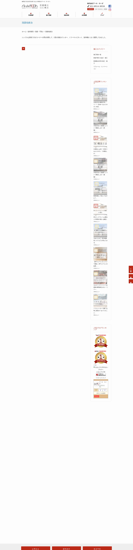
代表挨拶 (30, 15)
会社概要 (84, 15)
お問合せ (131, 269)
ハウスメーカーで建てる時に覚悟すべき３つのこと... (100, 311)
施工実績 (48, 15)
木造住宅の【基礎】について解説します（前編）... (100, 128)
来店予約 (131, 281)
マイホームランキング (101, 377)
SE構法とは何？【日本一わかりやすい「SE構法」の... (101, 151)
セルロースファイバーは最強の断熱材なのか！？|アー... (101, 287)
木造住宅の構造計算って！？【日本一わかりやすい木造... (100, 104)
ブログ (102, 15)
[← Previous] (23, 48)
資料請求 (131, 276)
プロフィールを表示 (100, 393)
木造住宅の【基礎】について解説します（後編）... (100, 175)
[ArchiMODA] (35, 8)
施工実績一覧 (97, 54)
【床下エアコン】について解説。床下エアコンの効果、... (100, 264)
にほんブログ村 (100, 372)
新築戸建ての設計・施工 (100, 58)
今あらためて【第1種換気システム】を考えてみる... (100, 240)
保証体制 (66, 15)
